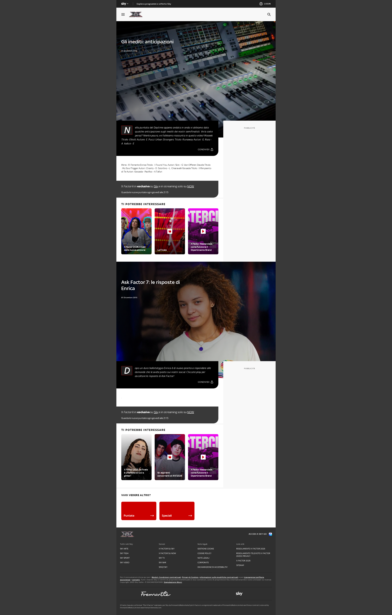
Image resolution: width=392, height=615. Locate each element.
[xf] (137, 14)
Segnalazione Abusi (173, 582)
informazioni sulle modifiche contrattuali (219, 577)
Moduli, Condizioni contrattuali (166, 577)
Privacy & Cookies (190, 577)
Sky (156, 186)
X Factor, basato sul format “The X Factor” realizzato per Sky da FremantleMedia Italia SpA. (156, 605)
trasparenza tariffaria (254, 577)
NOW (190, 186)
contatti (136, 580)
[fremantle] (156, 593)
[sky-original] (239, 594)
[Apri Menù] (125, 14)
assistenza (125, 580)
